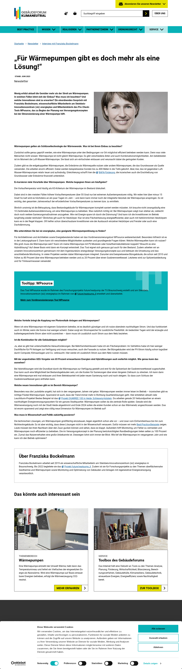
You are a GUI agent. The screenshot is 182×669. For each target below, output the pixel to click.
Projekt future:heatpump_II (77, 467)
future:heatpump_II (86, 294)
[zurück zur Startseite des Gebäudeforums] (30, 13)
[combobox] (115, 13)
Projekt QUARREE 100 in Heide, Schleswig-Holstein (86, 398)
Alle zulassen (158, 628)
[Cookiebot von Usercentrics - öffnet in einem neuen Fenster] (18, 663)
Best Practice (25, 29)
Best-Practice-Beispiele (148, 424)
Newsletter (33, 44)
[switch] (82, 663)
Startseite (19, 44)
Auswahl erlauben (158, 638)
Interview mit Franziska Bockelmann (60, 43)
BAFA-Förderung (107, 172)
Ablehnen (158, 647)
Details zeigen (150, 663)
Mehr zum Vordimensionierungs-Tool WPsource (44, 300)
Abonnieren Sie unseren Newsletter (143, 4)
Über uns (160, 13)
